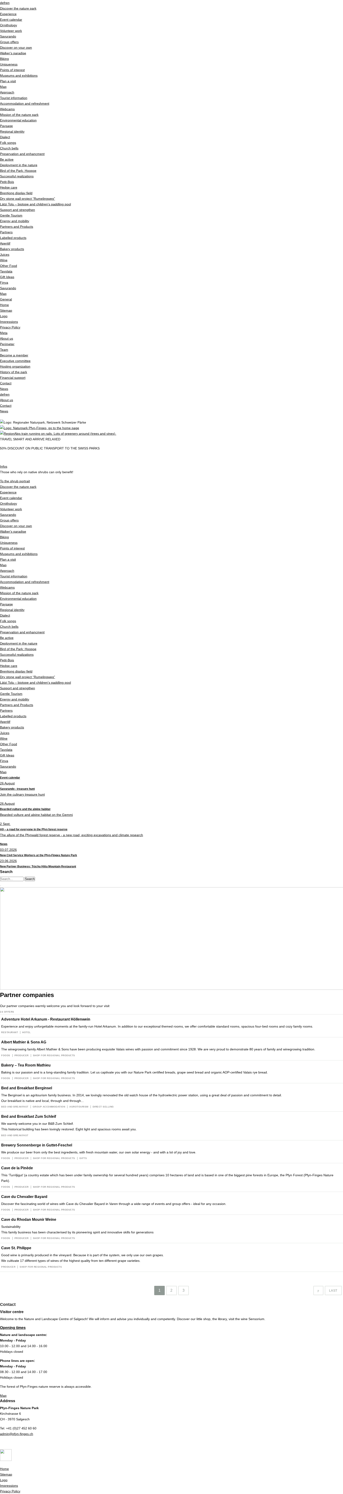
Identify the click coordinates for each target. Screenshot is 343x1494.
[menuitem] (171, 59)
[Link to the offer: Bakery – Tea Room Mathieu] (171, 1071)
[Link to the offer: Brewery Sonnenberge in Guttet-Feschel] (171, 1151)
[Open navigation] (0, 885)
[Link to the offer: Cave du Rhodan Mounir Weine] (171, 1229)
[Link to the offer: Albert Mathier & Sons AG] (171, 1048)
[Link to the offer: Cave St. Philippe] (171, 1257)
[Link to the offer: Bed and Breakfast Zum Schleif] (171, 1126)
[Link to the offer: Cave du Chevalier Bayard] (171, 1203)
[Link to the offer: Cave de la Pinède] (171, 1177)
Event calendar (10, 777)
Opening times (13, 1328)
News (3, 843)
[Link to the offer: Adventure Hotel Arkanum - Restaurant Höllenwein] (171, 1025)
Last (333, 1290)
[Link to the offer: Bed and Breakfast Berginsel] (171, 1097)
